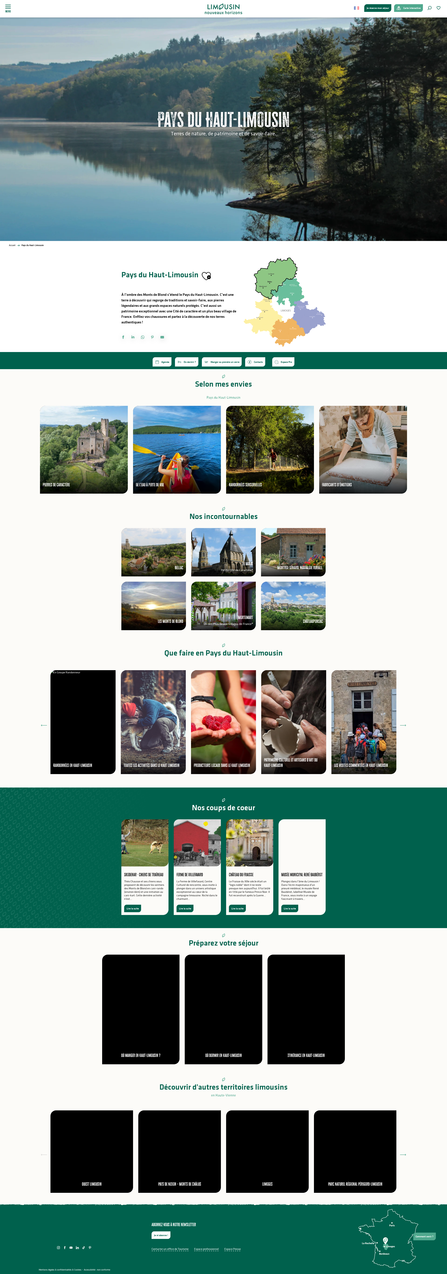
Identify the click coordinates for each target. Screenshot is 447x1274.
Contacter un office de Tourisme (170, 1249)
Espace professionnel (206, 1249)
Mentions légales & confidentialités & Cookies (60, 1269)
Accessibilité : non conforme (97, 1269)
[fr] (356, 8)
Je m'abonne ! (161, 1235)
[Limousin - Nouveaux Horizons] (223, 8)
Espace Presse (232, 1249)
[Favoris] (439, 8)
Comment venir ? (424, 1236)
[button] (429, 8)
